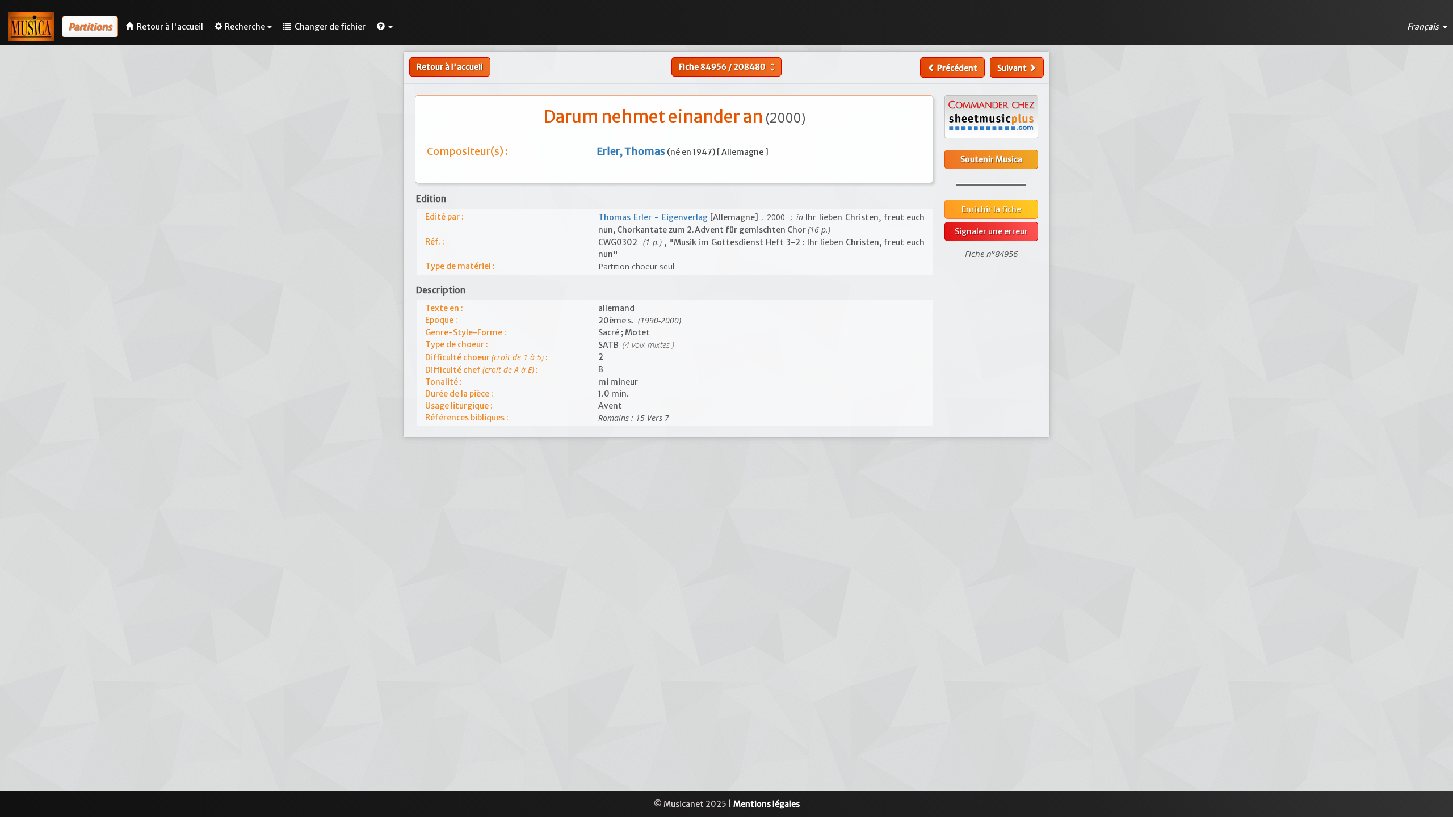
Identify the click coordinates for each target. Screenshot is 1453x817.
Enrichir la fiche (991, 209)
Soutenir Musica (991, 159)
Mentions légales (766, 804)
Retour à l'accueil (450, 67)
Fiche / (728, 67)
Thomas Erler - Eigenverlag (654, 217)
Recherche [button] (245, 27)
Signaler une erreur (991, 231)
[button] (384, 26)
